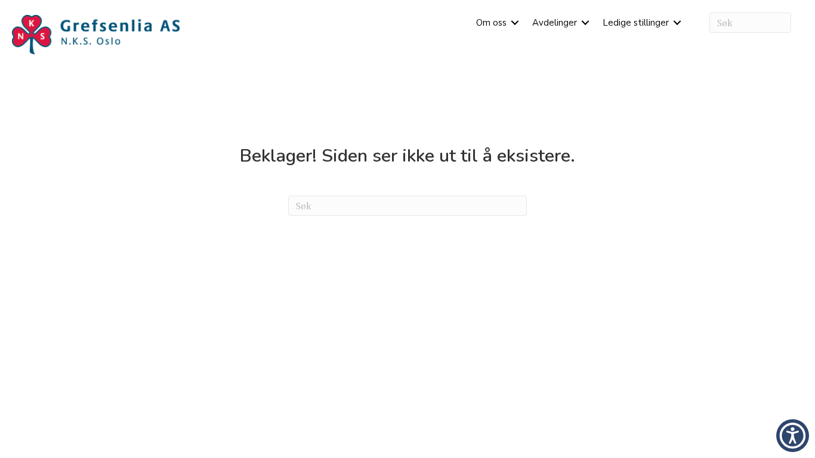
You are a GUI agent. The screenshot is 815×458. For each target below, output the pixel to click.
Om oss (491, 23)
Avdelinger (554, 23)
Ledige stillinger (636, 23)
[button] (515, 22)
